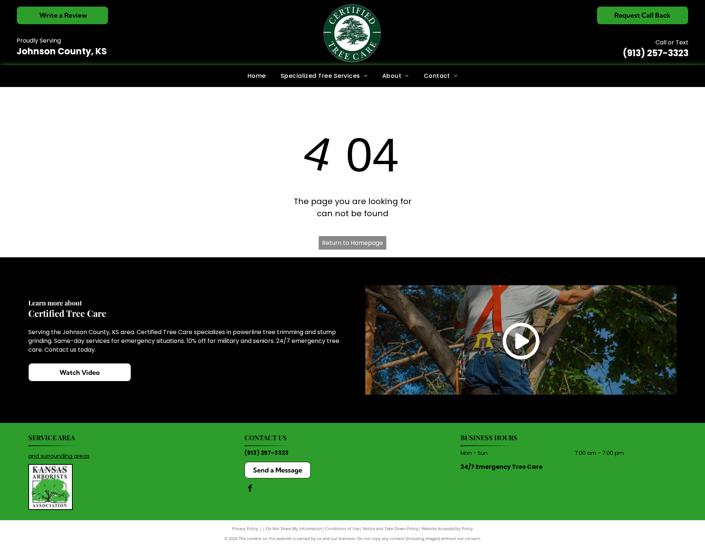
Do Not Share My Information (294, 528)
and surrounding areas (59, 456)
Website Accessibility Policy (447, 528)
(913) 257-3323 (655, 53)
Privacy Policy (245, 528)
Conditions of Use (342, 528)
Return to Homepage (352, 243)
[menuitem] (256, 75)
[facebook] (250, 489)
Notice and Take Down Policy (390, 528)
